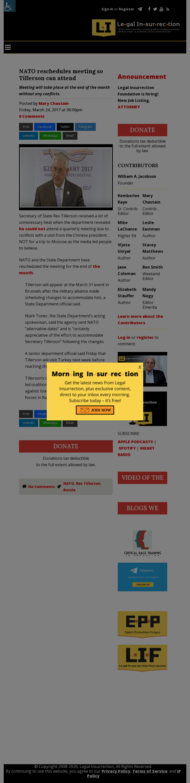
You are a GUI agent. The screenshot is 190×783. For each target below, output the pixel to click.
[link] (95, 367)
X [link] (140, 367)
